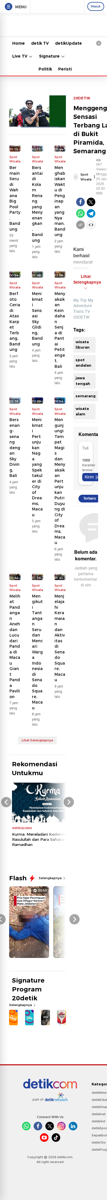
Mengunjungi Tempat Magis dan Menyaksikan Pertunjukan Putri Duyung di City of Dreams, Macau (59, 481)
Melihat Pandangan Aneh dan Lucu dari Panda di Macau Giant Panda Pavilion (14, 646)
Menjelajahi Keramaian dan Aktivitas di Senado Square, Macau (59, 638)
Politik (45, 69)
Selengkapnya (50, 878)
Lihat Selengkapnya (37, 740)
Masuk (96, 6)
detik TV (40, 43)
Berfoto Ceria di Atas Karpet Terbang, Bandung (14, 321)
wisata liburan (83, 344)
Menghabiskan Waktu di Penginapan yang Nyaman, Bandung (59, 201)
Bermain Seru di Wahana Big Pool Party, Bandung (14, 198)
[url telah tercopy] (80, 225)
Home (18, 43)
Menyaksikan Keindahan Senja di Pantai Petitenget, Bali (59, 330)
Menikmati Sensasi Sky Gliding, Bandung (37, 318)
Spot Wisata (86, 176)
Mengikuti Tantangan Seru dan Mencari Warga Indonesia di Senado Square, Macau (37, 652)
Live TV (20, 56)
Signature (50, 56)
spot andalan (83, 363)
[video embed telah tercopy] (91, 225)
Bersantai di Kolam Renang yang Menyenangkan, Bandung (37, 204)
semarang (86, 396)
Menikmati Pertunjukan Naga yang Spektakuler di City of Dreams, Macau (37, 467)
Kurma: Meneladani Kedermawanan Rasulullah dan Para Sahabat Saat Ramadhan (45, 839)
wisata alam (82, 411)
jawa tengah (83, 381)
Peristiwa (68, 69)
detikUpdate (68, 43)
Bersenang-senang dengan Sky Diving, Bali (14, 447)
